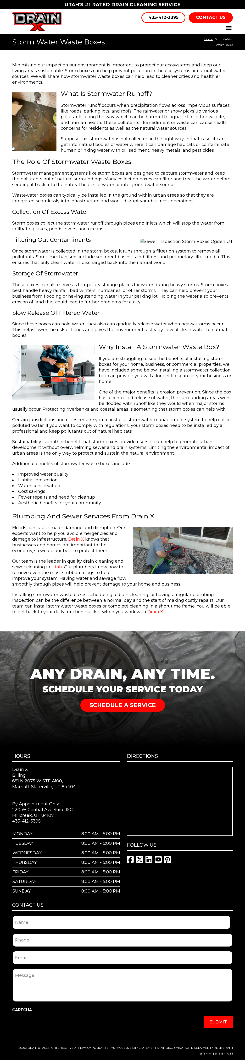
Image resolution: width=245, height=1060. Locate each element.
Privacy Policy (90, 1047)
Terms (110, 1047)
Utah (56, 567)
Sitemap (206, 1053)
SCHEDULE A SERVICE (122, 705)
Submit (218, 1022)
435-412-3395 (163, 17)
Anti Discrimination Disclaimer (183, 1047)
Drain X (76, 539)
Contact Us (211, 17)
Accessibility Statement (136, 1047)
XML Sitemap (221, 1047)
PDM (229, 1053)
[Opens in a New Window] (130, 860)
